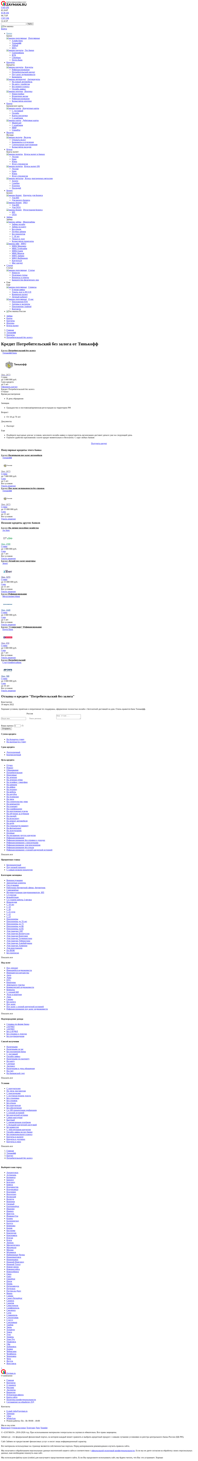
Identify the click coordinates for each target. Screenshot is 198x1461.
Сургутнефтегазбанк (11, 662)
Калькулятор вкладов (21, 147)
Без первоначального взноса (19, 1134)
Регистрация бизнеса (33, 210)
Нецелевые (11, 775)
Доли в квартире (14, 994)
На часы (10, 799)
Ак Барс (6, 530)
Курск (9, 1240)
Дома (8, 977)
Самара (9, 1296)
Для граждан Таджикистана (19, 938)
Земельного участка (15, 985)
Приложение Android (21, 306)
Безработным (12, 897)
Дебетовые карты (30, 120)
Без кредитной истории (17, 1115)
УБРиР (15, 45)
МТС (14, 48)
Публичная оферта (15, 1395)
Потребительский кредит (23, 72)
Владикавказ (12, 1189)
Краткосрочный (13, 755)
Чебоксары (11, 1351)
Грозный (10, 1204)
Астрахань (11, 1175)
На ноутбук (11, 794)
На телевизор (12, 797)
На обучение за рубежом (17, 813)
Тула (8, 1334)
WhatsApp (11, 1418)
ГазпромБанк (18, 53)
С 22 (8, 914)
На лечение (11, 777)
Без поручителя (13, 1105)
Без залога (11, 1002)
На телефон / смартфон (17, 782)
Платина (16, 185)
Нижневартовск (13, 1257)
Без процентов (18, 234)
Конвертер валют (20, 294)
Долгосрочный (13, 752)
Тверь (9, 1327)
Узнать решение (8, 486)
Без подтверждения (15, 1036)
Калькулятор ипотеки (22, 101)
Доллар (15, 156)
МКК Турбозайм (19, 248)
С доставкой (17, 111)
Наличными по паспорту (17, 1059)
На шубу (10, 823)
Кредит (18, 350)
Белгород (10, 1182)
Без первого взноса (20, 86)
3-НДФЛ (10, 1029)
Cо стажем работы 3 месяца (19, 900)
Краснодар (11, 1233)
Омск (8, 1274)
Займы (9, 217)
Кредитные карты (30, 108)
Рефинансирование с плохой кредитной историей (29, 850)
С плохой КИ (12, 992)
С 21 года (10, 912)
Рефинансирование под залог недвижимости (27, 1009)
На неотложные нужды (17, 811)
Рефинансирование (21, 69)
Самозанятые (12, 890)
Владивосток (12, 1187)
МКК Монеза (18, 253)
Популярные (34, 38)
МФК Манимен (19, 246)
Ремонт (9, 768)
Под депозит (12, 968)
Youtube (44, 1428)
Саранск (10, 1300)
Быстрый (10, 1120)
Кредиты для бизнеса (33, 195)
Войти (4, 29)
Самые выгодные (14, 1117)
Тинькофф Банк (9, 353)
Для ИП (15, 198)
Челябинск (11, 1354)
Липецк (10, 1242)
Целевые (10, 833)
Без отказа (16, 229)
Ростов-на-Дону (13, 1291)
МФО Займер (18, 256)
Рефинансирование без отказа (20, 847)
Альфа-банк (17, 40)
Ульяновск (11, 1342)
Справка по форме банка (17, 1024)
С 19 (8, 907)
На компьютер (13, 804)
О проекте (11, 1385)
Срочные (10, 1063)
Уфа (8, 1344)
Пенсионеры (12, 919)
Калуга (9, 1223)
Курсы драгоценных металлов (38, 178)
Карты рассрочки (20, 115)
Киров (9, 1228)
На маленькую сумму (16, 742)
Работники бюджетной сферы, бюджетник (25, 887)
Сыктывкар (11, 1322)
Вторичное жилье (20, 96)
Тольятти (10, 1329)
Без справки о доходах (16, 1034)
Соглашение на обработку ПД (20, 1402)
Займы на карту (19, 227)
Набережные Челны (15, 1255)
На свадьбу (11, 816)
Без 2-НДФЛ (12, 1031)
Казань (9, 1218)
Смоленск (11, 1310)
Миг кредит (17, 263)
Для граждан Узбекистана (18, 941)
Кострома (10, 1230)
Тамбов (9, 1325)
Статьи (9, 265)
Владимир (11, 1192)
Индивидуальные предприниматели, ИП (25, 892)
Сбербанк (16, 57)
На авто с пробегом (21, 84)
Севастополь (12, 1305)
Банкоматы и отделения (23, 142)
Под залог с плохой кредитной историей (25, 1006)
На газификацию (14, 809)
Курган (9, 1238)
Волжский (11, 1197)
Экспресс (10, 1066)
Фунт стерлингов (20, 164)
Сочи (8, 1313)
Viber (8, 1416)
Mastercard (16, 123)
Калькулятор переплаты (23, 241)
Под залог (11, 1004)
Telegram (10, 1413)
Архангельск (12, 1172)
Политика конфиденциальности (21, 1399)
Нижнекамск (12, 1259)
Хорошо (159, 1457)
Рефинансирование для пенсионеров (23, 845)
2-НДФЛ (10, 1026)
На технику (11, 789)
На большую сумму (15, 739)
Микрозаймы (28, 222)
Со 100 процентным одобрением (21, 1110)
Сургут (9, 1320)
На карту (10, 1061)
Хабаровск (11, 1346)
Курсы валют (12, 325)
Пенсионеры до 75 (15, 924)
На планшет (12, 806)
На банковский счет (15, 1073)
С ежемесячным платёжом (18, 1122)
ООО (14, 214)
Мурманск (11, 1252)
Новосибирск (12, 1271)
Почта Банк (17, 60)
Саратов (10, 1303)
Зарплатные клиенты (16, 883)
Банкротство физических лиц (25, 280)
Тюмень (10, 1337)
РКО (25, 202)
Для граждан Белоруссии (17, 933)
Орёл (8, 1276)
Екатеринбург (12, 1206)
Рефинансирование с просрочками (22, 842)
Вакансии (10, 1392)
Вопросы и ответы (20, 277)
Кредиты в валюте (14, 1137)
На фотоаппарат (13, 828)
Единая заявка (18, 289)
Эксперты (11, 1390)
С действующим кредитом (18, 1129)
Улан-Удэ (10, 1339)
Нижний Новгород (15, 1262)
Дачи (8, 997)
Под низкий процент (16, 867)
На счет (9, 1071)
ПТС (8, 980)
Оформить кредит (9, 387)
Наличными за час (14, 1049)
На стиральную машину (17, 826)
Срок (3, 478)
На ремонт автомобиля (16, 821)
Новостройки (18, 94)
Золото (15, 181)
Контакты (16, 309)
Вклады (10, 132)
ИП (13, 212)
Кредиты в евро (13, 1141)
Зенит (5, 563)
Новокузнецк (12, 1267)
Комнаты (10, 990)
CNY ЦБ (5, 18)
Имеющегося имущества (17, 973)
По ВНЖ (10, 950)
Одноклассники (18, 1428)
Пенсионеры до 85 (15, 929)
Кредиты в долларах (15, 1139)
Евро (14, 159)
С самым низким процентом (19, 870)
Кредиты (10, 62)
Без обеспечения (14, 1108)
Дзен (37, 1428)
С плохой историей (15, 1112)
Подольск (10, 1288)
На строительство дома (17, 801)
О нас (31, 299)
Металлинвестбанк (11, 596)
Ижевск (10, 1211)
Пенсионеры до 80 (15, 926)
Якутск (9, 1361)
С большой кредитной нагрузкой (21, 1125)
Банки (9, 33)
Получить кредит (99, 443)
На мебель (11, 792)
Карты (9, 103)
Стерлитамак (12, 1317)
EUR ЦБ (5, 13)
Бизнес (9, 190)
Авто (8, 975)
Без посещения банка (16, 1051)
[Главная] (13, 5)
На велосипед (12, 818)
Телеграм (30, 1428)
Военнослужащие (14, 880)
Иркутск (10, 1213)
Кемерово (10, 1226)
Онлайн (15, 113)
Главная (10, 1380)
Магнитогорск (13, 1245)
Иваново (10, 1209)
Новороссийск (13, 1269)
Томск (9, 1332)
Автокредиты (33, 79)
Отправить (6, 729)
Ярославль (11, 1363)
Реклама (10, 1387)
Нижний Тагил (13, 1264)
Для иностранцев (14, 948)
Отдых (9, 765)
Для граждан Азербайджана (19, 943)
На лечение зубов (14, 780)
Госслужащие (12, 885)
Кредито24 (17, 260)
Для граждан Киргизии (17, 936)
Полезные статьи (19, 275)
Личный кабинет (19, 297)
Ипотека (28, 91)
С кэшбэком (17, 118)
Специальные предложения (24, 144)
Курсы (9, 149)
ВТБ (14, 55)
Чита (8, 1358)
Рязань (9, 1293)
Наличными (12, 1047)
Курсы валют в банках (34, 154)
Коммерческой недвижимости (20, 987)
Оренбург (10, 1279)
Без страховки (12, 1098)
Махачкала (11, 1247)
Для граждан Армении (16, 945)
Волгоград (11, 1194)
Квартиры (11, 982)
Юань (14, 161)
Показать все (7, 854)
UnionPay (16, 130)
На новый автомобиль (22, 82)
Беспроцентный (13, 865)
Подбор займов (19, 231)
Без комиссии (12, 1127)
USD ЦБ (5, 7)
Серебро (16, 183)
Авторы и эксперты (21, 304)
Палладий (16, 188)
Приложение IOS (20, 301)
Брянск (9, 1184)
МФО (23, 243)
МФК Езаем (17, 251)
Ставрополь (11, 1315)
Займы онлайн (18, 224)
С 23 (8, 916)
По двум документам (16, 1091)
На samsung (11, 784)
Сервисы (32, 287)
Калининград (12, 1221)
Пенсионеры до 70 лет (16, 921)
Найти (30, 24)
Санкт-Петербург (14, 1298)
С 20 (8, 909)
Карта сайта (11, 1397)
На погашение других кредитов (21, 835)
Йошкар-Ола (12, 1216)
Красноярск (11, 1235)
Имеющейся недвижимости (19, 970)
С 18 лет (16, 236)
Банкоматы (17, 77)
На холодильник (14, 830)
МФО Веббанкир (20, 258)
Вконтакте (6, 1428)
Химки (9, 1349)
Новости (16, 272)
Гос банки (29, 50)
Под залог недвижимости (23, 74)
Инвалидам (11, 902)
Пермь (9, 1284)
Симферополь (12, 1308)
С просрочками (13, 1093)
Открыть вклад (19, 140)
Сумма (4, 474)
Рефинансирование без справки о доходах (25, 840)
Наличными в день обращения (20, 1068)
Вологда (10, 1199)
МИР (14, 127)
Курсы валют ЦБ (32, 166)
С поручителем (13, 1088)
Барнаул (10, 1180)
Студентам (11, 895)
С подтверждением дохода (18, 1096)
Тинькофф (16, 43)
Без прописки (12, 953)
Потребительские (14, 772)
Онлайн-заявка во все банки (19, 1132)
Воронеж (10, 1201)
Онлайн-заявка (19, 89)
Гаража (9, 999)
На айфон (10, 787)
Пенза (9, 1281)
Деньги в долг (18, 239)
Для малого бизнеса (21, 200)
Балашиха (10, 1177)
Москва (9, 1250)
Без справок (11, 1100)
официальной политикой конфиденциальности (113, 1450)
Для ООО (16, 207)
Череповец (11, 1356)
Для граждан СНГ (14, 931)
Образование (12, 770)
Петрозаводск (12, 1286)
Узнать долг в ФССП (21, 292)
